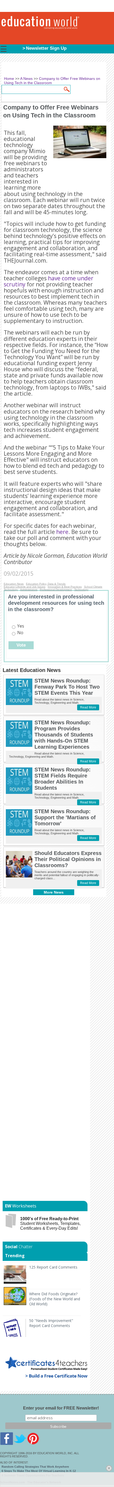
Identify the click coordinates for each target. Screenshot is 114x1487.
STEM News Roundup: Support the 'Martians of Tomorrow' (65, 817)
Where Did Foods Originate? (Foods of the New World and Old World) (54, 1298)
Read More (88, 707)
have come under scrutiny (48, 281)
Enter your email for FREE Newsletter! (61, 1408)
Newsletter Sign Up (46, 48)
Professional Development (56, 589)
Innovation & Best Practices (65, 586)
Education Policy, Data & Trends (45, 583)
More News (54, 892)
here (62, 532)
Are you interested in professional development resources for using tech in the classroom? (56, 603)
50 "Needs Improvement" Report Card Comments (51, 1323)
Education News (14, 583)
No (20, 632)
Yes (20, 626)
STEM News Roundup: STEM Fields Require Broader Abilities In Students (62, 779)
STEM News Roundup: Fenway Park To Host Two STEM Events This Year (67, 687)
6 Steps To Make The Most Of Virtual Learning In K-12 (39, 1470)
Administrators (28, 589)
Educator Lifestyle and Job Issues (24, 586)
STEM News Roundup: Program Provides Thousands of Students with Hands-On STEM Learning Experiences (63, 735)
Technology (11, 589)
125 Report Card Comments (53, 1267)
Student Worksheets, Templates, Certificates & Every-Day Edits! (50, 1223)
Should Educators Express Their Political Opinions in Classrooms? (68, 859)
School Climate (93, 586)
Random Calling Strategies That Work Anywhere (35, 1466)
